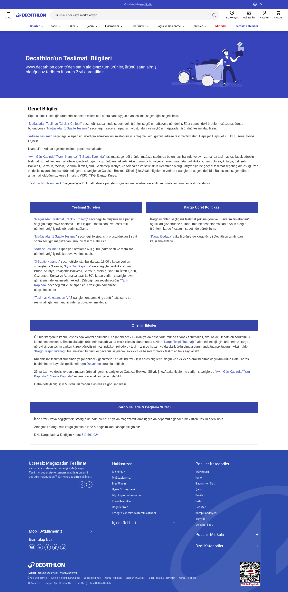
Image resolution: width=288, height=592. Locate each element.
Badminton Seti (205, 483)
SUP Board (202, 471)
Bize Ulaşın (119, 483)
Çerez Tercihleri (187, 578)
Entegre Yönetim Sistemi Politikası (134, 513)
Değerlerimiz (120, 507)
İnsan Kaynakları (122, 501)
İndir (149, 4)
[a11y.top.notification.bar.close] (261, 4)
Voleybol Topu (204, 524)
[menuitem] (37, 26)
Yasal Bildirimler (92, 578)
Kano (199, 477)
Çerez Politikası (113, 578)
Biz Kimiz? (118, 471)
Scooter (201, 507)
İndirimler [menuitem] (220, 26)
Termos (201, 518)
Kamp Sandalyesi (206, 513)
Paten (199, 501)
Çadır (199, 489)
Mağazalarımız (121, 477)
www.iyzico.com (68, 573)
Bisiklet (200, 495)
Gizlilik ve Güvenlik (135, 578)
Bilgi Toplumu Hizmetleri (127, 495)
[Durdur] (255, 4)
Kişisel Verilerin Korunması (65, 578)
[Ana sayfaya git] (31, 15)
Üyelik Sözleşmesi (123, 489)
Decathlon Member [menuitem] (246, 26)
